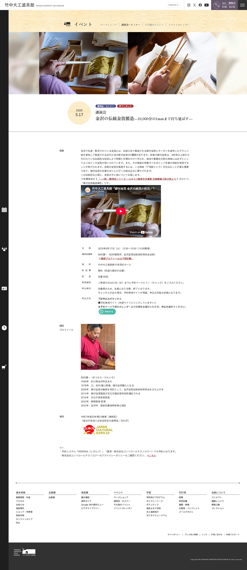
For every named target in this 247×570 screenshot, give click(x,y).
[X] (194, 5)
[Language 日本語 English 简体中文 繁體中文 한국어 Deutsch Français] (173, 5)
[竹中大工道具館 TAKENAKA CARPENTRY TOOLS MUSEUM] (34, 5)
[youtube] (206, 5)
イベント (83, 24)
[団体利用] (4, 249)
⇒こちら (151, 455)
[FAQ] (4, 327)
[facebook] (200, 5)
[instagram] (189, 5)
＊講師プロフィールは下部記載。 (116, 258)
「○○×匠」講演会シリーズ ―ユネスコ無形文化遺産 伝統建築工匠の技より (137, 179)
